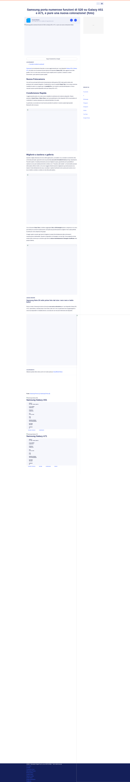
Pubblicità (28, 781)
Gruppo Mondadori (30, 779)
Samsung (28, 68)
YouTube (85, 114)
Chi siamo (28, 765)
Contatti (28, 767)
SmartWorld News (57, 371)
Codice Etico (29, 777)
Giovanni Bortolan (35, 19)
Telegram (85, 103)
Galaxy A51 (69, 68)
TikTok (84, 110)
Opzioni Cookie (30, 776)
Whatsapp (85, 99)
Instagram (85, 106)
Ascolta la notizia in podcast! (36, 64)
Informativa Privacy (31, 771)
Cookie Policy (29, 774)
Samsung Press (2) (45, 393)
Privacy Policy (29, 772)
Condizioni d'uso (30, 769)
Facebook (85, 91)
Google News (86, 118)
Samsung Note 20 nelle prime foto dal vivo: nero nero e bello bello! (49, 301)
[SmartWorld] (34, 3)
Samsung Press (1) (35, 393)
